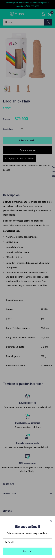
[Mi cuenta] (43, 14)
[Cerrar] (51, 521)
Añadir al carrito (27, 140)
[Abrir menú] (4, 14)
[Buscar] (48, 22)
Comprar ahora (27, 150)
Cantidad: (8, 129)
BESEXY (7, 108)
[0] (49, 14)
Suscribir (27, 551)
